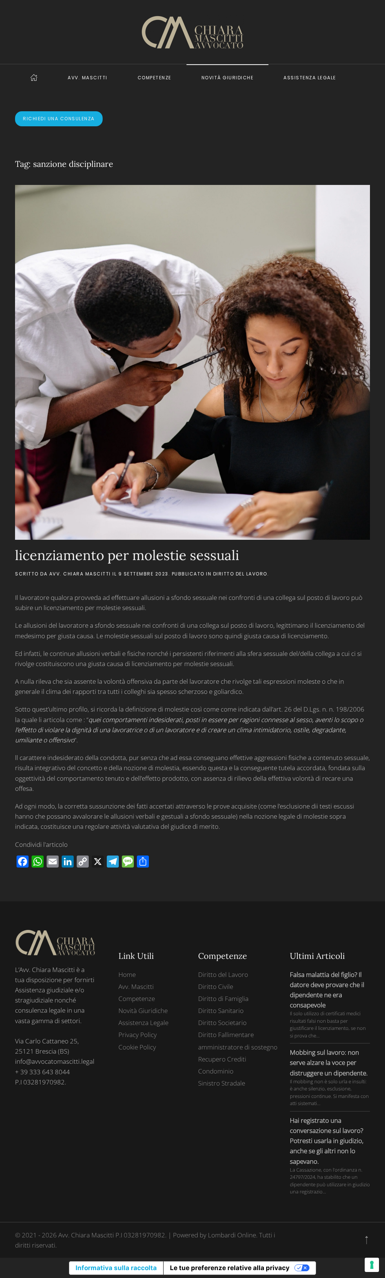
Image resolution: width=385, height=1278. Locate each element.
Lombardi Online (232, 1235)
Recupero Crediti (222, 1059)
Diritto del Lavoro (240, 574)
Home (127, 974)
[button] (366, 1240)
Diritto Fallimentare (226, 1034)
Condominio (215, 1071)
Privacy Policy (137, 1034)
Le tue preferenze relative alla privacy (230, 1268)
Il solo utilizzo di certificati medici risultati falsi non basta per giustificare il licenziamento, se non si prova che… (328, 1024)
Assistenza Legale (309, 77)
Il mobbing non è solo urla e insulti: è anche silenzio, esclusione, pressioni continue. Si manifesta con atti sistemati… (329, 1092)
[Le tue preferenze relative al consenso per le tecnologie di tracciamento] (372, 1265)
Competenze (154, 77)
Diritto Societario (222, 1022)
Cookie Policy (137, 1047)
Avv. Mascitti (88, 77)
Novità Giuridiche (228, 77)
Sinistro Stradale (221, 1083)
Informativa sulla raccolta (116, 1268)
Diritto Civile (215, 986)
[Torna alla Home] (192, 32)
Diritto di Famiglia (223, 998)
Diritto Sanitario (221, 1010)
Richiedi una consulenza (59, 118)
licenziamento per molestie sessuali (127, 555)
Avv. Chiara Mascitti (80, 574)
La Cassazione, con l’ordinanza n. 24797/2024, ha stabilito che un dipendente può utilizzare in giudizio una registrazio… (330, 1180)
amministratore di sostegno (237, 1047)
